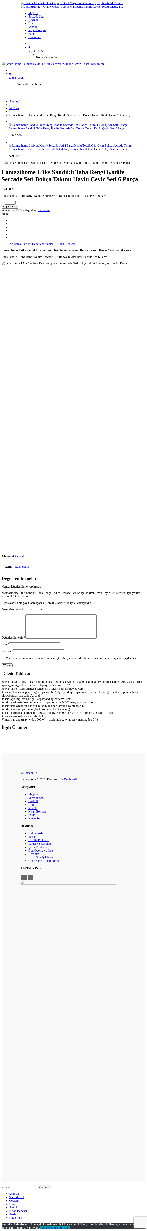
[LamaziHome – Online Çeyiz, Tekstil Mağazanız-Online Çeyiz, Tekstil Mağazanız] (72, 3)
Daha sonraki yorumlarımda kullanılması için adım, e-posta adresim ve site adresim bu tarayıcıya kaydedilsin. (71, 658)
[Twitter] (10, 223)
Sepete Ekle (10, 206)
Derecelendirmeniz (14, 609)
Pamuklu (20, 556)
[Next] (10, 142)
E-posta (7, 651)
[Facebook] (10, 220)
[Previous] (10, 121)
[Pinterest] (10, 237)
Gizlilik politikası (59, 1227)
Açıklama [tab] (15, 243)
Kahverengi (22, 566)
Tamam (44, 1227)
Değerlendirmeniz (13, 637)
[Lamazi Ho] (29, 772)
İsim (5, 644)
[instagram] (30, 877)
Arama (43, 1187)
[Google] (10, 227)
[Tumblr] (10, 234)
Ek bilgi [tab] (26, 243)
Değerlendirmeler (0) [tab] (44, 243)
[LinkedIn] (10, 230)
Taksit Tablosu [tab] (67, 243)
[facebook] (24, 877)
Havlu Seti (44, 210)
